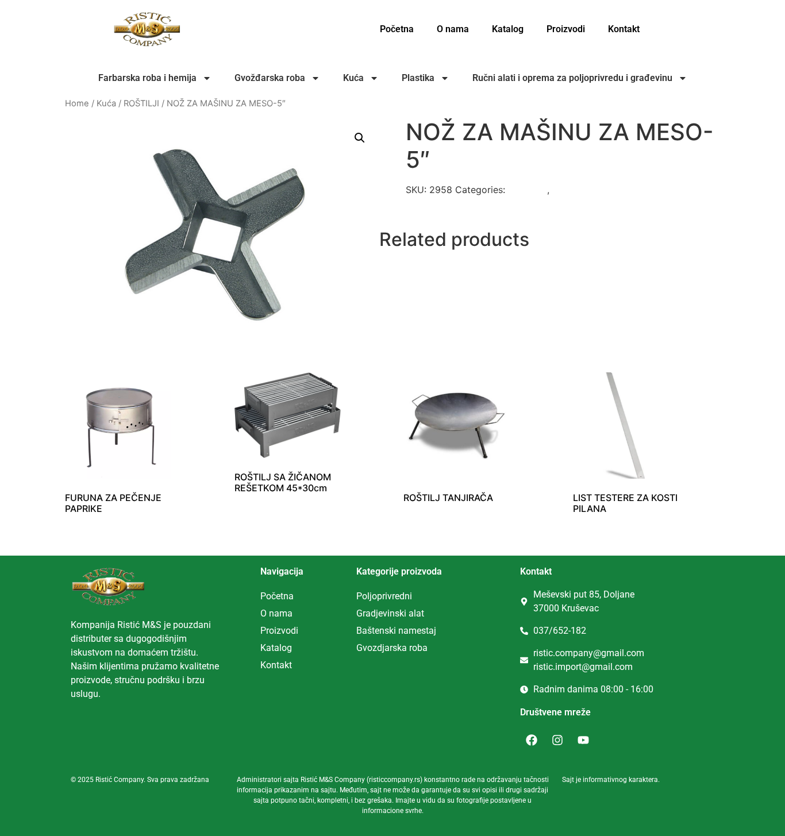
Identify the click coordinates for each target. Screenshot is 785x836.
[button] (359, 138)
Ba (361, 630)
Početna (397, 29)
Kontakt (624, 29)
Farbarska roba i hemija (147, 77)
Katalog (508, 29)
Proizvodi (566, 29)
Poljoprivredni (384, 596)
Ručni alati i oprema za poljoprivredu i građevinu (572, 77)
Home (77, 103)
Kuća (353, 77)
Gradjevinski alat (390, 613)
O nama (453, 29)
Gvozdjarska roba (392, 647)
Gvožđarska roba (269, 77)
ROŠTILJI (141, 103)
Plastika (418, 77)
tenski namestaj (404, 630)
